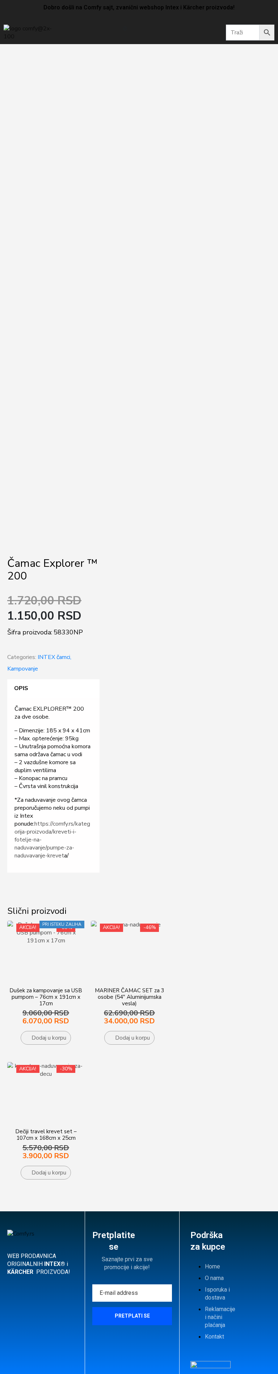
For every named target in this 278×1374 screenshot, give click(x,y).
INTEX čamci (54, 657)
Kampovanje (22, 669)
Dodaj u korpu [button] (48, 1038)
